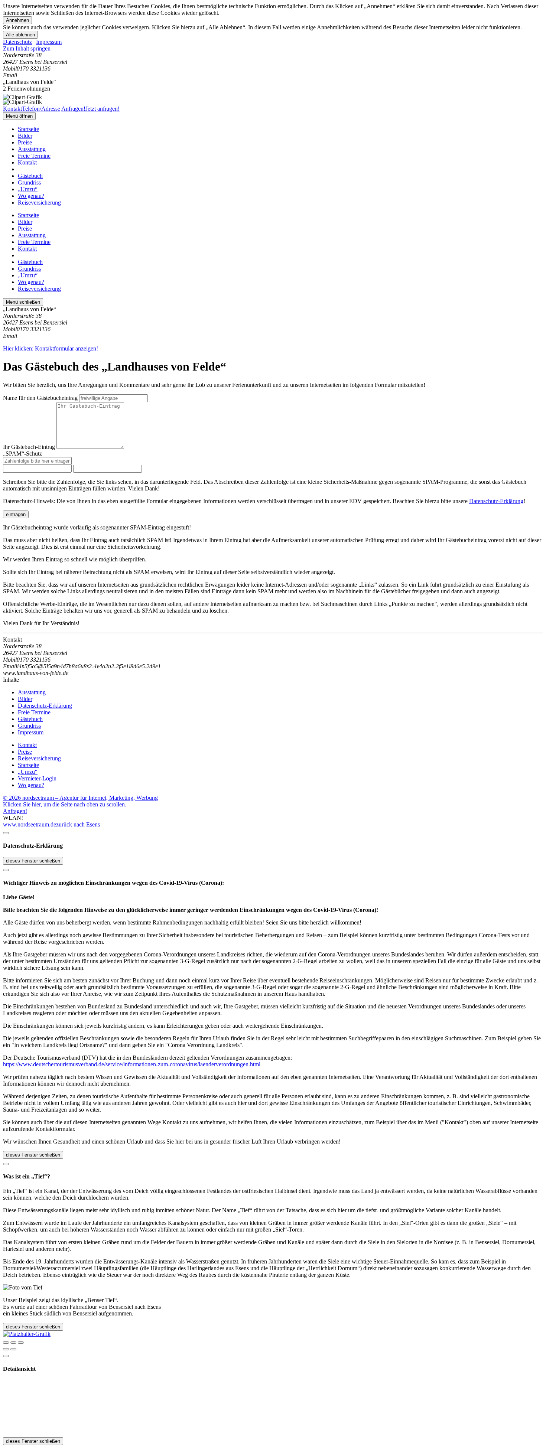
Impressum (49, 42)
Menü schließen (23, 302)
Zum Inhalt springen (27, 48)
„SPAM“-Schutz (22, 453)
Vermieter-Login (37, 778)
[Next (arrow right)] (13, 1349)
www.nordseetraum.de (29, 824)
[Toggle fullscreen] (13, 1342)
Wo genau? (31, 196)
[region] (273, 48)
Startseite (28, 129)
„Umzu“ (28, 189)
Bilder (25, 136)
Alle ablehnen (20, 34)
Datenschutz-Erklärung (496, 501)
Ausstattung (32, 149)
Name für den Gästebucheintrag (40, 398)
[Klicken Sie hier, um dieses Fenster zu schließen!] (6, 833)
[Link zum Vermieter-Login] (27, 1334)
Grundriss (29, 182)
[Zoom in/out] (21, 1342)
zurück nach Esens (78, 824)
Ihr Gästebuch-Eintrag (29, 447)
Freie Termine (34, 156)
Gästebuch (30, 176)
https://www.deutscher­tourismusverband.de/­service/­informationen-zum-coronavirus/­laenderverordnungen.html (131, 1064)
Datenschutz (17, 42)
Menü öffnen (19, 116)
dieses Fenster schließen (33, 861)
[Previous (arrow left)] (6, 1349)
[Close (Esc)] (6, 1342)
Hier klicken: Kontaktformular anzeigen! (50, 348)
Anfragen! (15, 811)
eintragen (16, 514)
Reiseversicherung (39, 202)
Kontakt (27, 162)
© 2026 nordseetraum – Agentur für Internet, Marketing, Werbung (80, 798)
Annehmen (17, 20)
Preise (25, 142)
